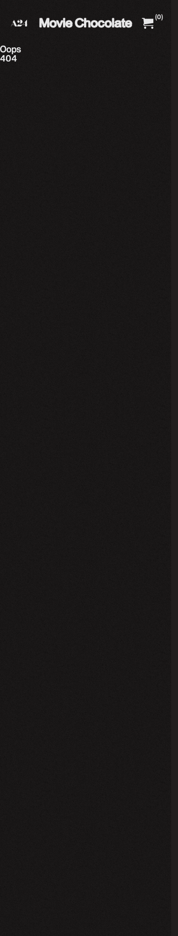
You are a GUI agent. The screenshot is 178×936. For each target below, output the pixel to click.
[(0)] (147, 23)
